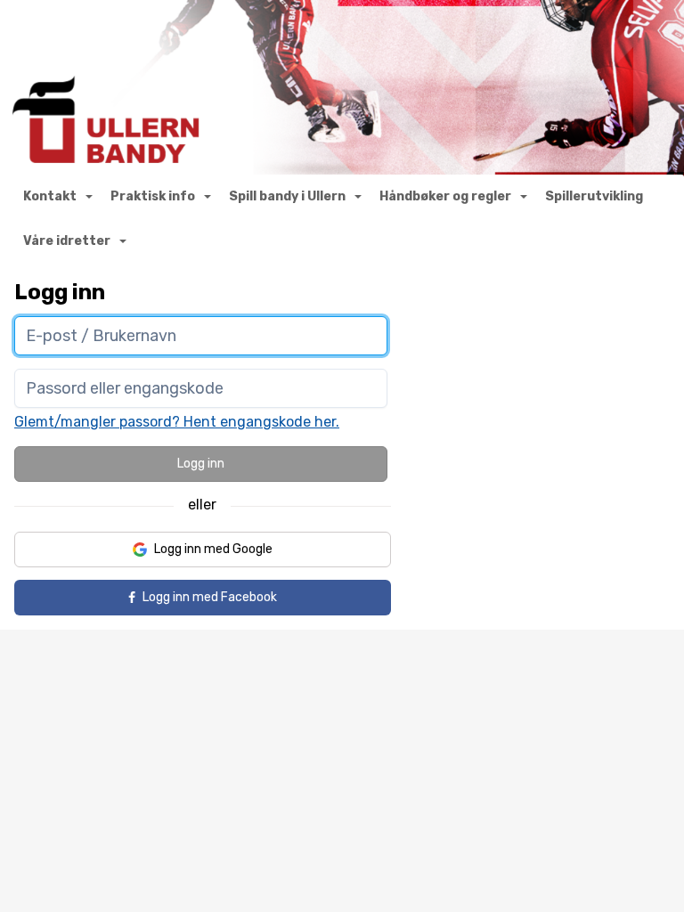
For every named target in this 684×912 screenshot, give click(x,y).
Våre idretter (66, 240)
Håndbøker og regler (445, 196)
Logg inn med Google (213, 549)
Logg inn (200, 463)
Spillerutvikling (594, 196)
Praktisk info (152, 196)
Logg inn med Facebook (209, 597)
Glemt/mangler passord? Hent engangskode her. (176, 421)
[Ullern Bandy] (342, 89)
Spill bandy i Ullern (287, 196)
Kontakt (50, 196)
